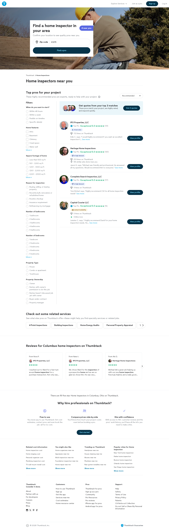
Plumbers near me (90, 461)
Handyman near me (91, 450)
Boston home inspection (123, 460)
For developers (32, 497)
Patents (118, 500)
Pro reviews (90, 500)
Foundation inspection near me (66, 461)
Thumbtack (30, 75)
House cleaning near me (93, 454)
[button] (74, 126)
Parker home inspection (122, 456)
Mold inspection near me (64, 457)
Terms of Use (120, 495)
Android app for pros (93, 506)
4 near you (86, 28)
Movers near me (90, 457)
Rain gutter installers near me (95, 465)
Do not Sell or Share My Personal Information (128, 507)
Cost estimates (62, 500)
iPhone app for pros (93, 503)
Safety (118, 492)
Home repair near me (63, 465)
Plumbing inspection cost (35, 461)
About (28, 491)
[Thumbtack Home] (4, 3)
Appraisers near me (62, 454)
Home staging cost (33, 454)
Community (90, 495)
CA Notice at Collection (125, 503)
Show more (31, 468)
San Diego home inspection (124, 467)
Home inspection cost (34, 450)
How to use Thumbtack (65, 489)
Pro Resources (91, 498)
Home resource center (65, 503)
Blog (28, 506)
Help (117, 489)
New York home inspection (123, 453)
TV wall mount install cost (35, 465)
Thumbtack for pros (93, 489)
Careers (29, 500)
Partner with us (32, 494)
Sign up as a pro (92, 492)
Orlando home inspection (123, 463)
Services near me (63, 498)
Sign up (59, 492)
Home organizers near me (64, 450)
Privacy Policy (120, 498)
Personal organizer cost (34, 457)
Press (28, 503)
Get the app (61, 495)
